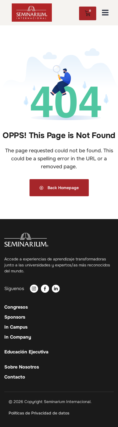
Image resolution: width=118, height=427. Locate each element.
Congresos (16, 307)
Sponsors (14, 317)
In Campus (15, 327)
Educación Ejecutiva (26, 352)
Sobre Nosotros (21, 367)
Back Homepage (62, 187)
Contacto (14, 377)
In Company (17, 337)
